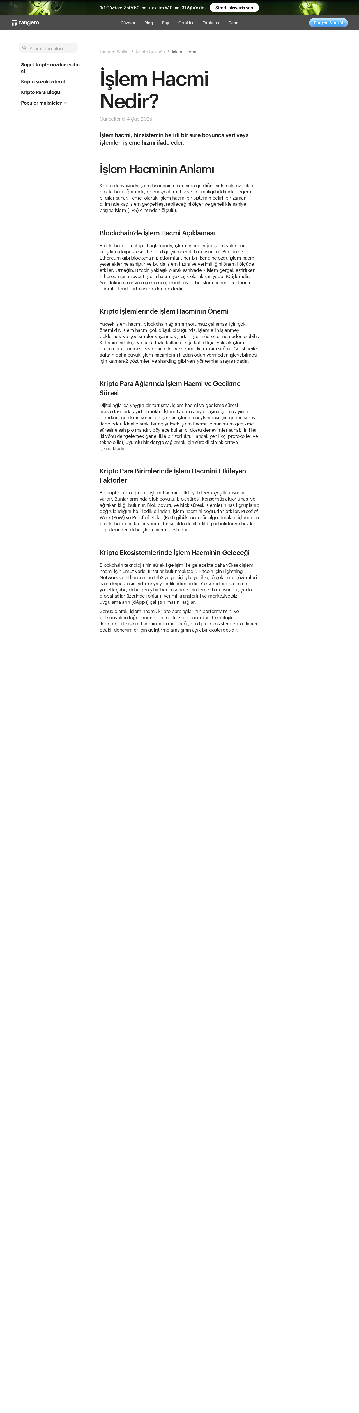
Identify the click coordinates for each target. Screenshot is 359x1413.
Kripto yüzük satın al (43, 81)
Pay (165, 22)
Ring (148, 22)
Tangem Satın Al (328, 22)
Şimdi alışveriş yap (234, 7)
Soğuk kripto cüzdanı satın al (50, 67)
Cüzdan (128, 22)
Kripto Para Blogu (40, 92)
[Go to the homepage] (25, 23)
